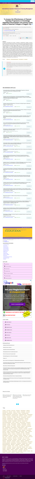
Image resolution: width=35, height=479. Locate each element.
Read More (29, 113)
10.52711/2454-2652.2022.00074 (9, 165)
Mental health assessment (15, 414)
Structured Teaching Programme (14, 431)
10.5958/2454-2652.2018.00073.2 (8, 30)
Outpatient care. (11, 435)
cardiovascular (13, 432)
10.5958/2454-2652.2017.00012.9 (9, 106)
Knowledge (8, 423)
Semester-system (30, 436)
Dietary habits (22, 440)
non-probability (19, 439)
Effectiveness (8, 59)
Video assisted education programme (7, 422)
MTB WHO (30, 435)
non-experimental (10, 439)
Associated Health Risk (23, 423)
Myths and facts (4, 418)
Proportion (19, 413)
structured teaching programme (14, 59)
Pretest (3, 436)
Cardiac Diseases (21, 445)
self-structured (24, 439)
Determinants (18, 426)
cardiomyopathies (18, 444)
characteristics (22, 432)
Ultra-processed (28, 422)
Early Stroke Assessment (10, 419)
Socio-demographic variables (25, 413)
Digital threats (13, 452)
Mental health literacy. (21, 418)
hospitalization (24, 435)
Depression (8, 426)
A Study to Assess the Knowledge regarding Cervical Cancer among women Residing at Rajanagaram (17, 149)
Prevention (13, 422)
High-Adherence (30, 448)
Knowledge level (17, 452)
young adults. (25, 59)
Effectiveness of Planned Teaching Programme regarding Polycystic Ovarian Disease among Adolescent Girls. (17, 214)
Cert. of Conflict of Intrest (9, 273)
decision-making (8, 410)
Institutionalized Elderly (7, 427)
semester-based (10, 436)
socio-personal (28, 439)
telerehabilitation (21, 449)
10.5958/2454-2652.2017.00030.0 (9, 217)
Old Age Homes (23, 426)
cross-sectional (25, 436)
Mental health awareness (10, 418)
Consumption (18, 423)
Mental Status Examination (21, 427)
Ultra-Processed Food (13, 423)
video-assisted (26, 419)
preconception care (21, 59)
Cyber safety (4, 452)
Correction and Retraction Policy (7, 256)
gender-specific (25, 449)
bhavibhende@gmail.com (15, 29)
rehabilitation (13, 448)
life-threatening (26, 418)
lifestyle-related (4, 432)
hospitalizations (9, 445)
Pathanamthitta (4, 413)
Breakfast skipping (9, 440)
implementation (18, 410)
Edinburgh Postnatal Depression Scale (7, 414)
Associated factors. (27, 440)
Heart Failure (16, 445)
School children (16, 418)
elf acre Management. (26, 445)
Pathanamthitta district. (14, 427)
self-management (5, 445)
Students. (26, 431)
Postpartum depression (9, 413)
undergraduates (15, 439)
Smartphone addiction (29, 414)
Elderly (11, 426)
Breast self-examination (21, 431)
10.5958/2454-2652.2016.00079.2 (9, 192)
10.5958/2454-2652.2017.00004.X (9, 159)
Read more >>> (30, 239)
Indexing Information (8, 278)
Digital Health (27, 410)
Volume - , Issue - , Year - (11, 35)
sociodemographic (18, 432)
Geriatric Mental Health (28, 426)
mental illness (4, 448)
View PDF (22, 37)
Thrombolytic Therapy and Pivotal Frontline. (19, 419)
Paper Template (7, 268)
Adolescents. (28, 423)
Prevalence (14, 426)
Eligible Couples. (13, 444)
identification (8, 432)
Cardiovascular (30, 431)
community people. (9, 448)
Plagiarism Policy (5, 251)
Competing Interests (6, 244)
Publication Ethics (5, 253)
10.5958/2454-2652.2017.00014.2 (9, 179)
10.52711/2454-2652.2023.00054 (9, 152)
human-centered (13, 410)
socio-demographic (5, 439)
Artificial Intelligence (23, 410)
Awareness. (21, 452)
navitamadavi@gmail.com (8, 29)
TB (27, 435)
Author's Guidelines (8, 266)
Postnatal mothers (15, 413)
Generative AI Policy (6, 250)
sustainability (4, 410)
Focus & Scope (5, 245)
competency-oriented (15, 436)
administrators (4, 440)
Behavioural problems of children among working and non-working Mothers (15, 195)
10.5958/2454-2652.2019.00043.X (9, 185)
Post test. (6, 436)
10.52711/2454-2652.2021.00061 (9, 119)
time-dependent (4, 419)
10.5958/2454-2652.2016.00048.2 (9, 172)
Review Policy (5, 255)
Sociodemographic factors (5, 435)
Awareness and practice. (22, 422)
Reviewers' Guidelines (6, 254)
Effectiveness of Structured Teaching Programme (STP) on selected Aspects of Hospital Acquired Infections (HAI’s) (16, 129)
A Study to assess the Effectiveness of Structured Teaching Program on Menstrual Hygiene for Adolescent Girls (16, 104)
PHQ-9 (3, 427)
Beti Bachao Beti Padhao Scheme (6, 444)
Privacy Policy (5, 252)
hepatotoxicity (15, 435)
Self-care (13, 445)
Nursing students (14, 440)
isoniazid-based (20, 435)
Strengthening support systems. (22, 414)
